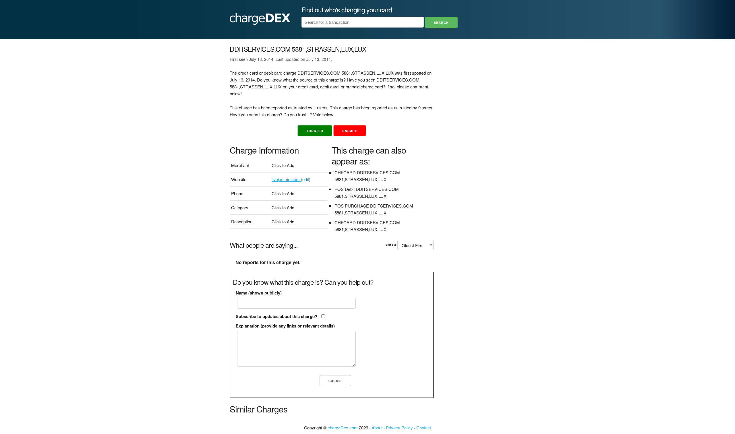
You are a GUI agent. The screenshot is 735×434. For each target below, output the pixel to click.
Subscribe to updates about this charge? (276, 316)
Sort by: (391, 245)
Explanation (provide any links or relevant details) (285, 326)
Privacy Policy (399, 428)
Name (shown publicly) (259, 293)
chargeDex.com (343, 428)
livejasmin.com (286, 179)
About (377, 428)
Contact (423, 428)
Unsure (349, 131)
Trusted (314, 131)
